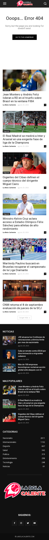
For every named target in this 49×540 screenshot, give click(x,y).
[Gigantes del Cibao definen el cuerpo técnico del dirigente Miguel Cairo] (24, 163)
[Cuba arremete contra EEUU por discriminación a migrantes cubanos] (9, 354)
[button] (45, 4)
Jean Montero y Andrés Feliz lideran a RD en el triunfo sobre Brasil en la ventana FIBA (22, 98)
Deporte (6, 90)
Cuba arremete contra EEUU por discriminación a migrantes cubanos (32, 353)
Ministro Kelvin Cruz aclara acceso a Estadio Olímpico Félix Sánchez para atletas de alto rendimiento (23, 223)
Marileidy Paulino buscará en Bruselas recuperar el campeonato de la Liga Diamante (24, 267)
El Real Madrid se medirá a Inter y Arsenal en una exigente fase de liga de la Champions (24, 139)
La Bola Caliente (9, 105)
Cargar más (23, 318)
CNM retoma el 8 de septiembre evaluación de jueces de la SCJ (23, 306)
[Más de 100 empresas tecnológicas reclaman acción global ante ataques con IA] (9, 367)
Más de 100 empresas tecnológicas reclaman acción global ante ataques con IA (31, 367)
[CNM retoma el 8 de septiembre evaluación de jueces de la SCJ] (24, 290)
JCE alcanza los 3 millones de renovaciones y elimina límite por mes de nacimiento (31, 339)
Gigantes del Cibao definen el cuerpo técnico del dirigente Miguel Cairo (21, 181)
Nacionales (7, 300)
